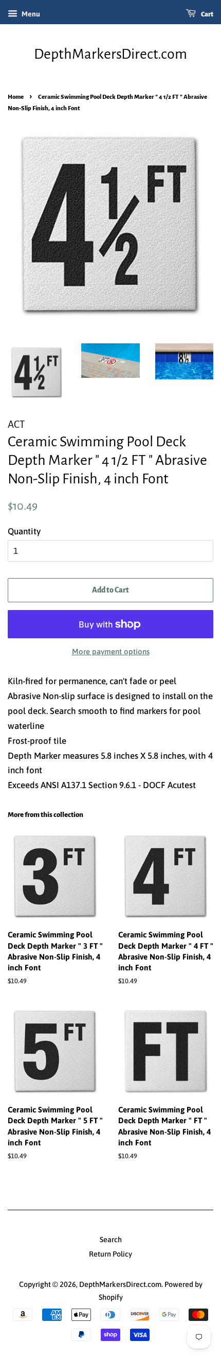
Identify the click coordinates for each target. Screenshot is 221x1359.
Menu (30, 14)
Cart (206, 14)
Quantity (24, 531)
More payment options (111, 651)
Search (111, 1239)
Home (16, 97)
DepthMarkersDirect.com (110, 54)
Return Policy (110, 1254)
